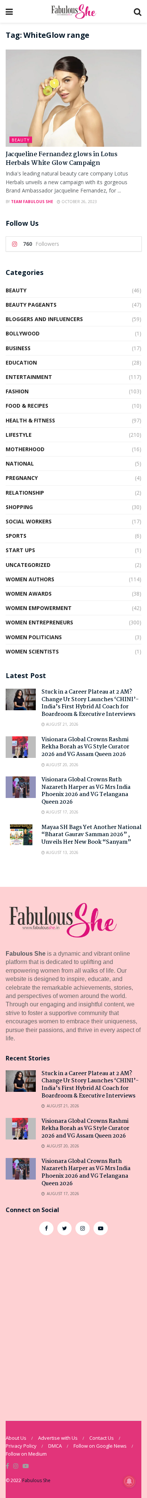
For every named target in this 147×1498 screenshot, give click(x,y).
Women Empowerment (39, 608)
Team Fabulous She (32, 201)
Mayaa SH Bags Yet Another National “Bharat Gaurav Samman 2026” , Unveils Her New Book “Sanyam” (91, 835)
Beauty (21, 140)
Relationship (25, 492)
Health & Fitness (30, 420)
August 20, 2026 (61, 764)
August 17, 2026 (61, 812)
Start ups (20, 550)
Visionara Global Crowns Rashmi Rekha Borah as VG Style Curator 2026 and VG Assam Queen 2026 (85, 747)
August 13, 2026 (61, 852)
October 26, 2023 (78, 201)
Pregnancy (22, 477)
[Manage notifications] (129, 1481)
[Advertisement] (73, 1324)
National (20, 463)
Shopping (19, 507)
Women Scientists (32, 651)
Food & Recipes (27, 405)
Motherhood (25, 449)
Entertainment (29, 376)
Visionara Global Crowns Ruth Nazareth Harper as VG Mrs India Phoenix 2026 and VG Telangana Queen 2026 (85, 791)
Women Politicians (34, 637)
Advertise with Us (58, 1437)
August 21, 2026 (61, 724)
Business (18, 348)
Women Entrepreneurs (39, 622)
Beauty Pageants (31, 304)
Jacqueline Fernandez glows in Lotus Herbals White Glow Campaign (62, 158)
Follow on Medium (26, 1453)
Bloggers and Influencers (44, 319)
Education (21, 362)
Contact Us (101, 1437)
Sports (16, 535)
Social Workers (29, 521)
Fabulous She (36, 1480)
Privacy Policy (21, 1445)
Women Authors (30, 579)
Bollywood (23, 333)
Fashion (17, 391)
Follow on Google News (100, 1445)
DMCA (55, 1445)
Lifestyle (19, 434)
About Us (16, 1437)
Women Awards (29, 593)
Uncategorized (28, 564)
